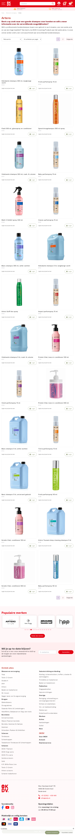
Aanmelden (66, 652)
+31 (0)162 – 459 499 (48, 795)
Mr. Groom (5, 693)
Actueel (42, 740)
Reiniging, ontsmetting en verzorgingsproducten (48, 699)
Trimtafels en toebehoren (48, 680)
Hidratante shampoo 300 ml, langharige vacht (16, 82)
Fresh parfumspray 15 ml (47, 82)
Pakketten (43, 686)
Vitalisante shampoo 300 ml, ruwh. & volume (19, 174)
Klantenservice (45, 743)
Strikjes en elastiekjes (47, 704)
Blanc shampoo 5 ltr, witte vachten (15, 449)
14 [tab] (50, 629)
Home (3, 12)
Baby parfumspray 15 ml (47, 174)
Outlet (41, 725)
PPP (3, 684)
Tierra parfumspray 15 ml (47, 449)
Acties (41, 719)
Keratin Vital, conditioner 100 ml (14, 540)
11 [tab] (44, 629)
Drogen (4, 699)
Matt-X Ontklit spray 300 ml (12, 220)
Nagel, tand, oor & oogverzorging (14, 696)
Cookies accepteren (52, 832)
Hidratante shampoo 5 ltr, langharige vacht (54, 266)
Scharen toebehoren (9, 773)
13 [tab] (48, 629)
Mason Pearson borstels (11, 721)
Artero (4, 687)
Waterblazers (7, 702)
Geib (3, 761)
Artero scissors (7, 770)
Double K (5, 680)
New (41, 729)
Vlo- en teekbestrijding (47, 707)
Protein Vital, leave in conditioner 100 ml (53, 357)
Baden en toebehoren (10, 690)
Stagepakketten (45, 689)
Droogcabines (7, 705)
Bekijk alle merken (37, 636)
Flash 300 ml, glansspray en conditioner (17, 128)
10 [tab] (42, 629)
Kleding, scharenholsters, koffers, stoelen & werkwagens (55, 675)
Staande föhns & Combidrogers (13, 708)
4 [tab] (31, 629)
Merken (42, 716)
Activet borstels (7, 718)
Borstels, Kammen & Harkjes (12, 724)
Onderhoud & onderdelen (48, 713)
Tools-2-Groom (7, 677)
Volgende (70, 39)
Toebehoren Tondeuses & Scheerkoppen (16, 742)
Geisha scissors (7, 758)
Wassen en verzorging (11, 12)
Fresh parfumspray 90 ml (47, 494)
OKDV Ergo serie (8, 752)
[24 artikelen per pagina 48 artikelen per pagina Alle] (32, 39)
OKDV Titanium (7, 749)
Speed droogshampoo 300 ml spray (51, 128)
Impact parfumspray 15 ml (48, 311)
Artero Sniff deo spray (10, 311)
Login (33, 88)
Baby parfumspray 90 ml (47, 586)
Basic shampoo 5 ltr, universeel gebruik (16, 494)
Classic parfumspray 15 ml (48, 220)
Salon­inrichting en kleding (49, 671)
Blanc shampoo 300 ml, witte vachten (16, 266)
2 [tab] (27, 629)
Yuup (3, 674)
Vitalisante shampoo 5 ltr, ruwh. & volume (17, 357)
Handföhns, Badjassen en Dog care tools (17, 711)
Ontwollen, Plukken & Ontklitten (13, 730)
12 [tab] (46, 629)
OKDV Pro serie (7, 755)
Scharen (5, 746)
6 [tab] (34, 629)
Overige (42, 695)
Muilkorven (43, 710)
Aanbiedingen (44, 722)
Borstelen (6, 715)
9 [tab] (40, 629)
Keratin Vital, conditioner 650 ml (14, 586)
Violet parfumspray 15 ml (11, 403)
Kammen (5, 727)
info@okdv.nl (45, 798)
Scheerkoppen (7, 739)
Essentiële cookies (67, 832)
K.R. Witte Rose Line (9, 764)
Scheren (5, 733)
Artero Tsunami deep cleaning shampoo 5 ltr (54, 540)
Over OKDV (43, 736)
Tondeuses (5, 736)
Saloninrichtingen (45, 692)
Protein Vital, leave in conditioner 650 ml (53, 403)
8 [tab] (38, 629)
